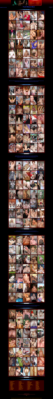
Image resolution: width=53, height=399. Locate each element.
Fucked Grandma (21, 389)
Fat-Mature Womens (32, 1)
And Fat (11, 386)
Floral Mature (29, 388)
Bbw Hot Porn (20, 385)
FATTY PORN (37, 384)
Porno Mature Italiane (30, 384)
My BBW (20, 384)
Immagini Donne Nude (21, 383)
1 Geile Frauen (29, 385)
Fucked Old (20, 381)
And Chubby (20, 386)
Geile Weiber (29, 386)
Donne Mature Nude (32, 3)
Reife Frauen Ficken (30, 382)
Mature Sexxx (29, 389)
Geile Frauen (37, 3)
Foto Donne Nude (29, 383)
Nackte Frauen (37, 2)
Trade (26, 395)
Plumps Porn (37, 385)
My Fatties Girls (37, 382)
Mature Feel (37, 381)
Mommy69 (29, 387)
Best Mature (37, 389)
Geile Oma (11, 385)
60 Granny (31, 2)
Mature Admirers (38, 387)
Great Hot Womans (38, 388)
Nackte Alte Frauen (21, 388)
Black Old (29, 381)
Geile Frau (12, 387)
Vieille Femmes (20, 387)
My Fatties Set (37, 383)
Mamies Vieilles (37, 1)
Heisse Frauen (20, 382)
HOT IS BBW (12, 389)
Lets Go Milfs (37, 386)
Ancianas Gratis (12, 388)
